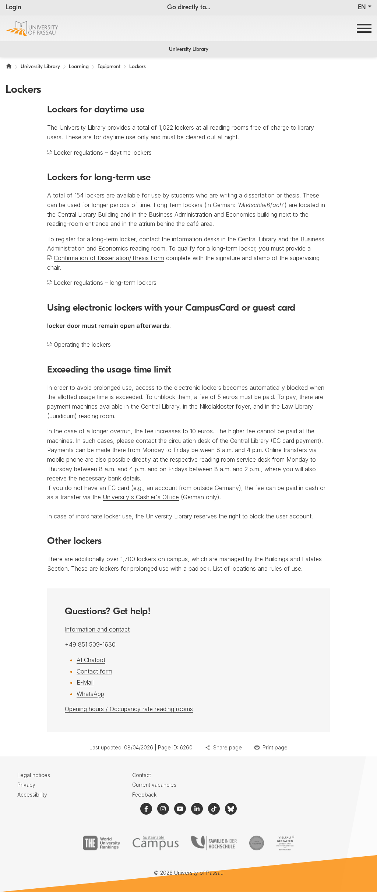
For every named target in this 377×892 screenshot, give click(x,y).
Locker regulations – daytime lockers (103, 152)
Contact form (94, 671)
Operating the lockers (82, 344)
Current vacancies (154, 784)
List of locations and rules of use (257, 568)
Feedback (144, 794)
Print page (275, 747)
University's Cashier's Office (141, 497)
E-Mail (85, 682)
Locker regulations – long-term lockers (105, 282)
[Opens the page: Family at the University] (214, 843)
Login (13, 7)
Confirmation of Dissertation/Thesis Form (109, 258)
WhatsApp (90, 693)
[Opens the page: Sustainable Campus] (156, 843)
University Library (188, 49)
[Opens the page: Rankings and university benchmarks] (101, 843)
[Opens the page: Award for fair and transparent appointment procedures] (256, 843)
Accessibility (32, 794)
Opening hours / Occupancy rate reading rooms (129, 709)
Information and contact (97, 629)
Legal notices (33, 775)
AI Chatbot (91, 660)
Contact (141, 775)
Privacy (26, 784)
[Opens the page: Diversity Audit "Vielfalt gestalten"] (285, 843)
